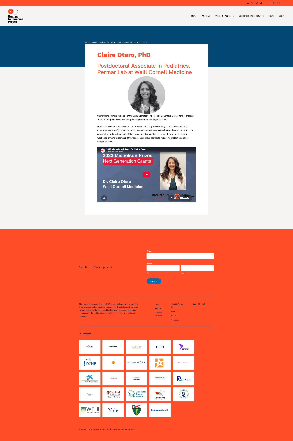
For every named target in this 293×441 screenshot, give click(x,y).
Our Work (94, 42)
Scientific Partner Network (251, 16)
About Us (206, 16)
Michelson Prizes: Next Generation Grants (116, 42)
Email (150, 251)
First (148, 273)
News (271, 16)
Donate (282, 16)
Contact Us (275, 3)
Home (194, 16)
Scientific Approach (224, 16)
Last (182, 273)
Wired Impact (130, 429)
